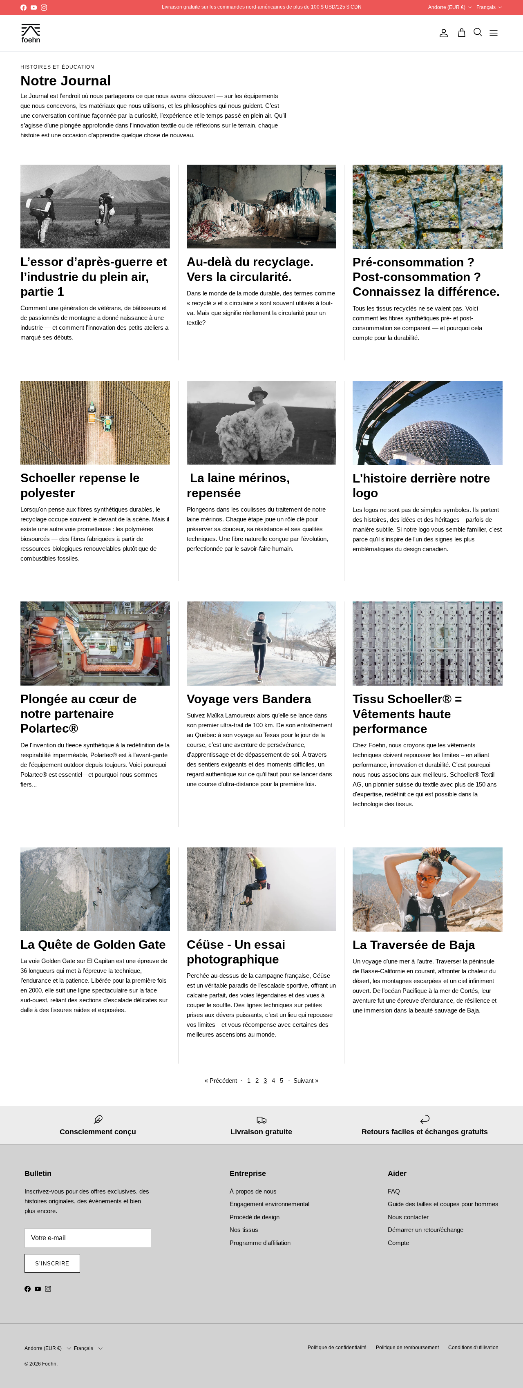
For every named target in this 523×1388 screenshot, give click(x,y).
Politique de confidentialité (337, 1347)
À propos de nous (253, 1191)
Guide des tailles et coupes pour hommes (443, 1203)
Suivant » (305, 1080)
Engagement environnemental (269, 1203)
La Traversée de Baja (414, 945)
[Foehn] (30, 33)
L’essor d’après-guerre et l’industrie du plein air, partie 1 (93, 276)
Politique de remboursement (407, 1347)
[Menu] (494, 33)
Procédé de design (254, 1217)
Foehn (49, 1364)
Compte (398, 1242)
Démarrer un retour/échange (425, 1229)
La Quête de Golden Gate (93, 944)
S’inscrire (52, 1264)
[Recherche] (476, 33)
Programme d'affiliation (260, 1242)
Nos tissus (244, 1229)
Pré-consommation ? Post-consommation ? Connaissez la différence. (426, 276)
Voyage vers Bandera (249, 699)
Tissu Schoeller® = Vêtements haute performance (407, 713)
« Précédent (221, 1080)
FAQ (394, 1191)
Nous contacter (408, 1217)
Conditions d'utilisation (473, 1347)
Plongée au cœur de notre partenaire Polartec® (78, 713)
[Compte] (442, 33)
